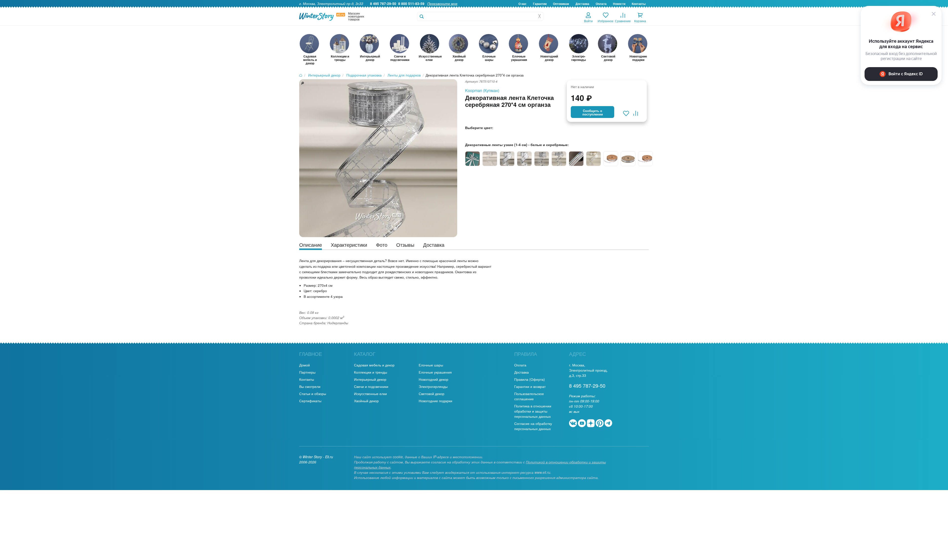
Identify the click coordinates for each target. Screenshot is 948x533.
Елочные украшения (435, 372)
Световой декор (431, 393)
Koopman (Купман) (482, 90)
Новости (619, 3)
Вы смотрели (309, 386)
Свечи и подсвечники (371, 386)
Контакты (639, 3)
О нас (522, 3)
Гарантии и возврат (530, 386)
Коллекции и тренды (370, 372)
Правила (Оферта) (529, 379)
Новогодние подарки (435, 400)
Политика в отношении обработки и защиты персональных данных (532, 411)
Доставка (582, 3)
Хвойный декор (366, 400)
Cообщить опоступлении (592, 112)
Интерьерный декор (370, 379)
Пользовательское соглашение (529, 396)
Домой (304, 364)
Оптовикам (561, 3)
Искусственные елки (370, 393)
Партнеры (307, 372)
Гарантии (540, 3)
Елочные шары (431, 364)
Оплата (601, 3)
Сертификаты (310, 400)
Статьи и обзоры (312, 393)
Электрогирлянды (433, 386)
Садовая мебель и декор (374, 364)
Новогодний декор (433, 379)
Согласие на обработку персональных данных (533, 426)
